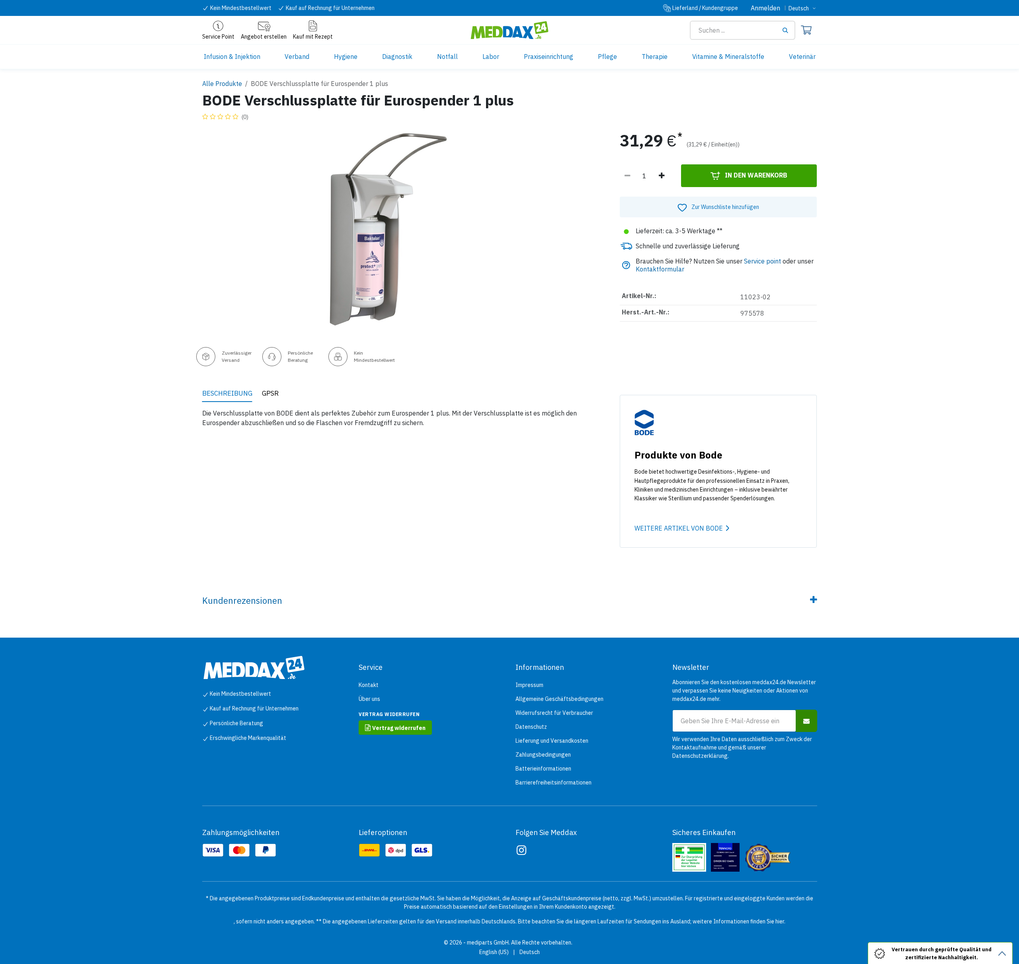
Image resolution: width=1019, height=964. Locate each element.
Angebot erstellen (264, 36)
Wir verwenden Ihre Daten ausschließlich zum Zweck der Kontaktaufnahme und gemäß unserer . (742, 747)
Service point (762, 261)
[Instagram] (521, 850)
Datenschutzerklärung (700, 755)
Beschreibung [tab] (227, 393)
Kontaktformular (660, 269)
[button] (718, 207)
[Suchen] (788, 30)
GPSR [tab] (270, 393)
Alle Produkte (222, 84)
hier (779, 921)
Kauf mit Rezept (313, 36)
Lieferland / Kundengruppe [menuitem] (705, 8)
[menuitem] (232, 57)
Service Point (218, 36)
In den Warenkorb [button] (755, 175)
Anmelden (765, 8)
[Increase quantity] (661, 176)
